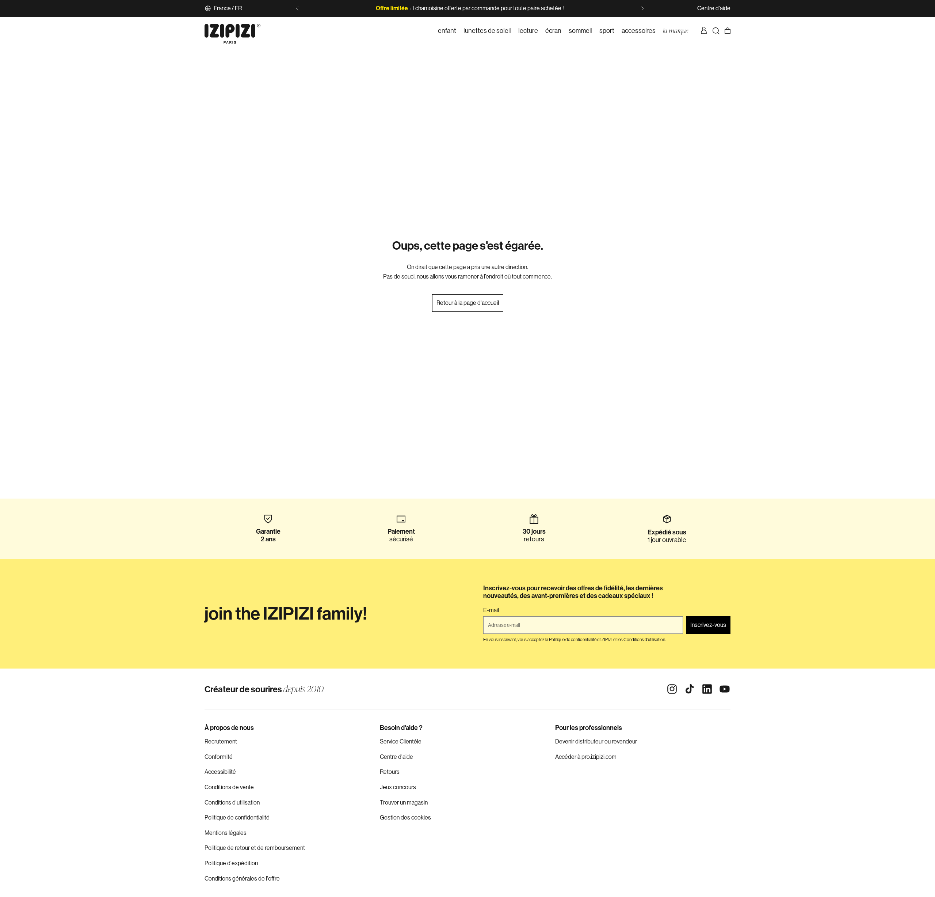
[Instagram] (672, 689)
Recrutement (221, 741)
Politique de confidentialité (237, 817)
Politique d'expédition (231, 863)
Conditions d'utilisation (232, 802)
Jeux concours (398, 787)
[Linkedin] (707, 689)
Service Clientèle (400, 741)
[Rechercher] (716, 31)
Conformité (219, 756)
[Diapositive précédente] (297, 8)
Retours (390, 771)
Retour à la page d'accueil (467, 302)
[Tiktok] (689, 689)
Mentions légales (226, 832)
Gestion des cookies (405, 817)
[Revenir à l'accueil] (232, 31)
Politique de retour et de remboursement (255, 847)
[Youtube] (724, 689)
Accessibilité (220, 771)
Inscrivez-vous (708, 624)
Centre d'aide (713, 8)
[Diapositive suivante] (642, 8)
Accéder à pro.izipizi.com (586, 756)
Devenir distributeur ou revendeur (596, 741)
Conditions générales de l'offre (242, 878)
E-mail (491, 610)
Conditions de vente (229, 787)
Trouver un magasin (404, 802)
